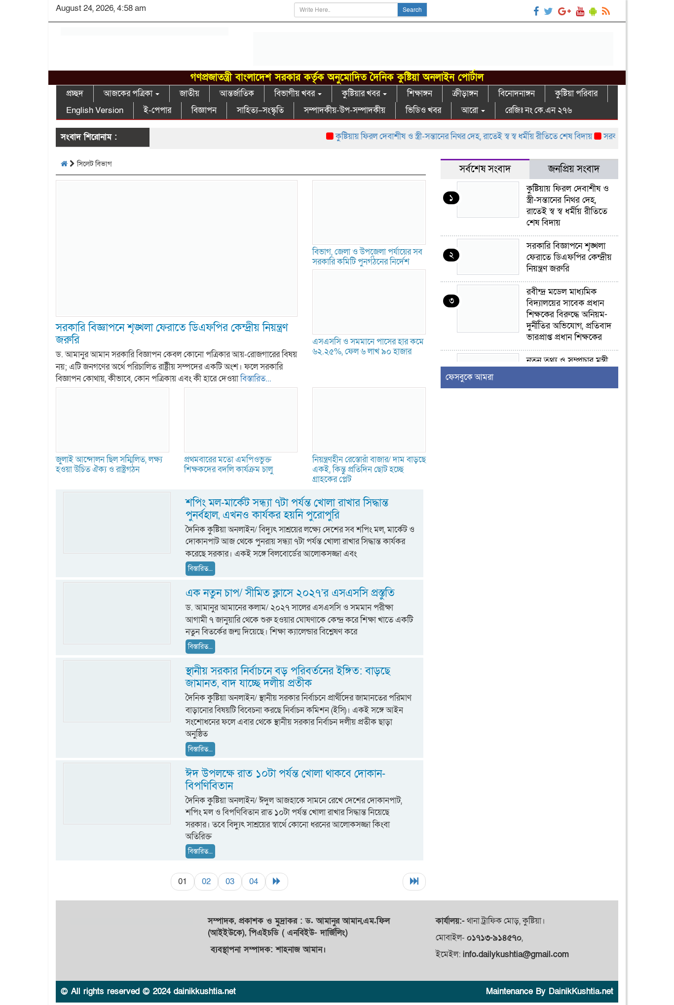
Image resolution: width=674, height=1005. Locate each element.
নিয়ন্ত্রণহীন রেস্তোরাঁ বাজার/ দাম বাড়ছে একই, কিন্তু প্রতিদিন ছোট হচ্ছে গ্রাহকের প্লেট (369, 469)
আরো (470, 110)
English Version (94, 110)
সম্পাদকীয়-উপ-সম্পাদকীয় (344, 110)
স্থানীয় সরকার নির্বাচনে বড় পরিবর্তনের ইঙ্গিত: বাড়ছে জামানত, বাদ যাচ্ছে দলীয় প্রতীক (288, 677)
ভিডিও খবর (423, 110)
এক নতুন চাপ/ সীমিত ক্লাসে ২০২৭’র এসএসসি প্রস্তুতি (290, 593)
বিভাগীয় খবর (295, 93)
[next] (276, 882)
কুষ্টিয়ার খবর (362, 93)
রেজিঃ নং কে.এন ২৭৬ (538, 110)
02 (206, 881)
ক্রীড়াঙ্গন (465, 93)
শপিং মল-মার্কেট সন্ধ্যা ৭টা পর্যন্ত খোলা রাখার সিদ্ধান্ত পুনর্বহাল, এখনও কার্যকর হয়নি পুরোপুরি (287, 509)
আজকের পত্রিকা (129, 93)
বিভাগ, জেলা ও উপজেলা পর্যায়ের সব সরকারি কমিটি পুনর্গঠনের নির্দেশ (367, 256)
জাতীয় (189, 93)
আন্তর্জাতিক (237, 93)
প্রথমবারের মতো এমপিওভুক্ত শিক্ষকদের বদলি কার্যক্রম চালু (228, 464)
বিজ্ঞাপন (204, 110)
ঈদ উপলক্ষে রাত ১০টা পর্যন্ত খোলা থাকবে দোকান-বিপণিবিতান (285, 780)
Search (412, 10)
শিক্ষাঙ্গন (419, 93)
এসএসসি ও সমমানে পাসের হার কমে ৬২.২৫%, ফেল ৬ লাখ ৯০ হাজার (368, 346)
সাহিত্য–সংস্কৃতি (260, 110)
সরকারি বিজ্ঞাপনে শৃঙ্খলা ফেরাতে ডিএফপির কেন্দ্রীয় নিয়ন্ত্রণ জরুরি (172, 334)
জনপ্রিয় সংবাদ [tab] (573, 169)
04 (253, 881)
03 (229, 881)
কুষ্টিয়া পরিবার (576, 93)
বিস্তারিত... (255, 378)
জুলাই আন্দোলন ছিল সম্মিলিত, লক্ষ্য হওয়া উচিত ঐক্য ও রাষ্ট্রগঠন (109, 464)
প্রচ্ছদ (74, 93)
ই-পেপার (157, 110)
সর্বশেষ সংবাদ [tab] (485, 169)
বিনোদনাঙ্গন (516, 93)
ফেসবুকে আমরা (469, 377)
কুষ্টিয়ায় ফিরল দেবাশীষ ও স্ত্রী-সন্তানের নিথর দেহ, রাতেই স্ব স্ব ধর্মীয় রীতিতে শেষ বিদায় (449, 136)
